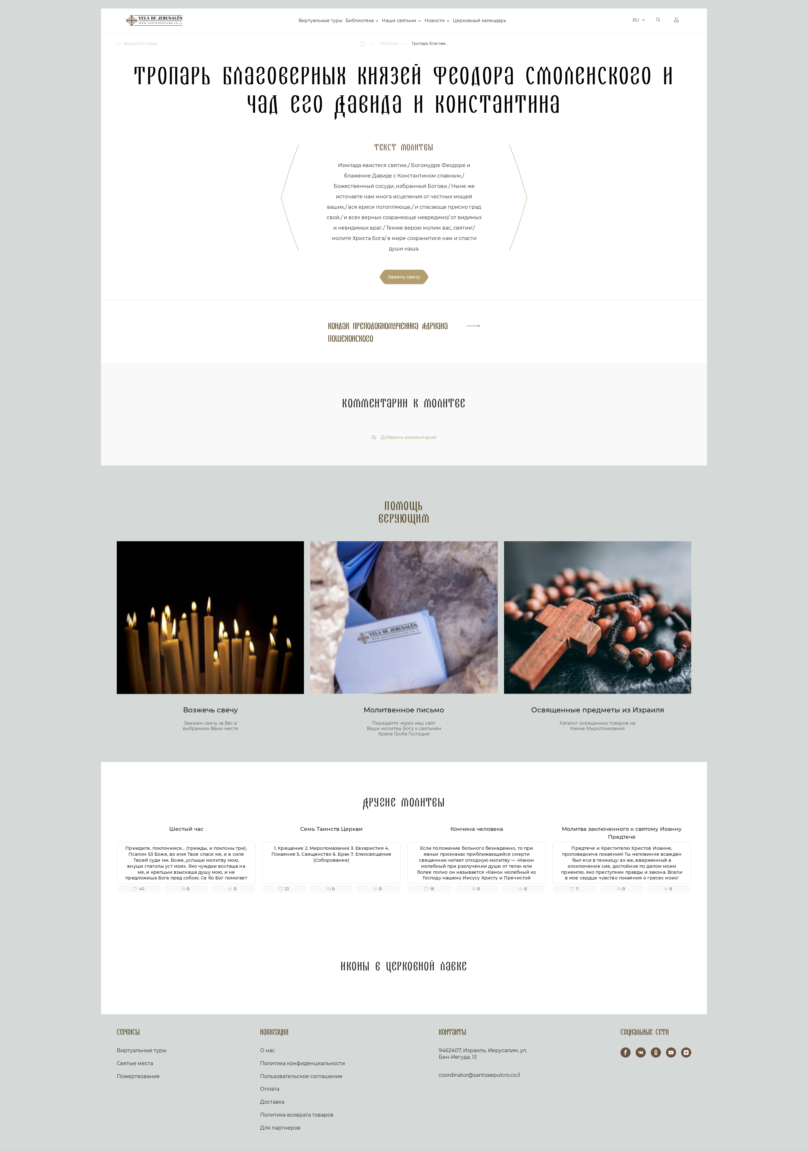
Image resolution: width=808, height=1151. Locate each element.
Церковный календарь (479, 20)
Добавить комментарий (408, 437)
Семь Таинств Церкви (331, 829)
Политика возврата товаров (297, 1115)
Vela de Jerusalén (154, 20)
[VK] (641, 1052)
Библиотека (360, 20)
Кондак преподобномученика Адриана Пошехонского (388, 333)
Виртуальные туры (320, 20)
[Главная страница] (362, 43)
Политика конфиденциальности (302, 1063)
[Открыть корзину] (626, 20)
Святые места (135, 1063)
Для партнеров (280, 1128)
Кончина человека (476, 829)
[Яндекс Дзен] (686, 1052)
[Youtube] (671, 1052)
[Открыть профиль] (676, 20)
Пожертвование (138, 1076)
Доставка (272, 1102)
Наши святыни (399, 20)
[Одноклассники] (656, 1052)
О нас (267, 1050)
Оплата (269, 1089)
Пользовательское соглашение (301, 1076)
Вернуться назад (140, 43)
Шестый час (186, 829)
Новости (435, 20)
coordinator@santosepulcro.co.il (479, 1075)
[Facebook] (626, 1052)
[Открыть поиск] (658, 20)
